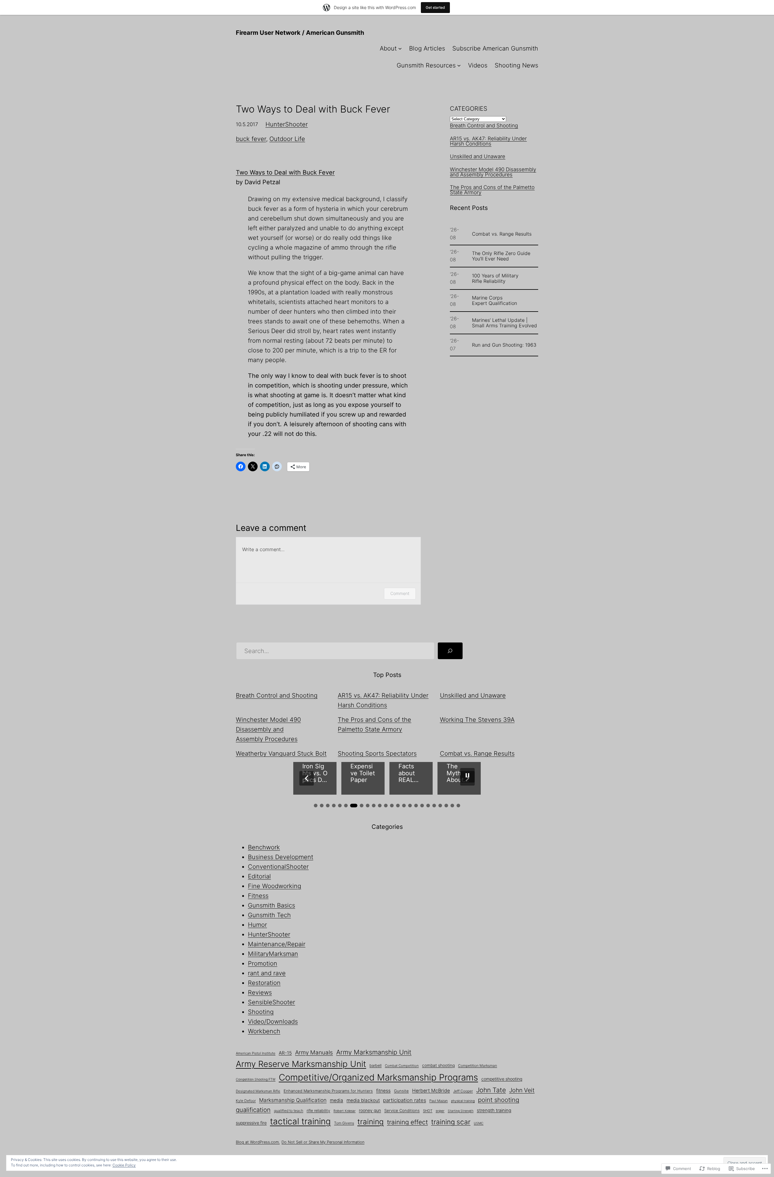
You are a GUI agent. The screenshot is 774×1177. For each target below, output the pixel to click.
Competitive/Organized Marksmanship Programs (378, 1077)
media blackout (363, 1100)
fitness (383, 1091)
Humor (257, 924)
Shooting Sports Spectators (377, 753)
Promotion (262, 963)
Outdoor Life (287, 138)
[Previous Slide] (306, 778)
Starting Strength (460, 1111)
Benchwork (264, 847)
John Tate (491, 1090)
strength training (494, 1110)
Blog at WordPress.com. (258, 1142)
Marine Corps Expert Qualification (494, 300)
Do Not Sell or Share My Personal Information (322, 1142)
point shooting (498, 1099)
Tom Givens (344, 1123)
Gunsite (401, 1090)
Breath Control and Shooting (484, 126)
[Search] (450, 650)
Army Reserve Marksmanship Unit (301, 1064)
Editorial (259, 876)
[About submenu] (400, 48)
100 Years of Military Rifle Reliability (495, 278)
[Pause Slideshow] (467, 775)
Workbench (264, 1031)
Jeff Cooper (463, 1091)
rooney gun (370, 1110)
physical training (463, 1101)
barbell (375, 1065)
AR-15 (285, 1053)
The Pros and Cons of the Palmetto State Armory (492, 189)
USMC (478, 1123)
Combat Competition (402, 1066)
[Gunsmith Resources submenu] (459, 65)
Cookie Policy (124, 1165)
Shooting (261, 1011)
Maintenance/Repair (276, 944)
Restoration (264, 982)
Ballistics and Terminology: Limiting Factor (459, 773)
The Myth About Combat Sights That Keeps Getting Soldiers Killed (314, 773)
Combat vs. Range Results (502, 234)
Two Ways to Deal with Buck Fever (285, 172)
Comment (399, 593)
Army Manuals (314, 1052)
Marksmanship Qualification (293, 1100)
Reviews (260, 992)
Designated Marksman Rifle (258, 1091)
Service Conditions (402, 1110)
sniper (440, 1111)
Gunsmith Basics (271, 905)
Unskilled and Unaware (477, 156)
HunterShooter (286, 124)
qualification (253, 1109)
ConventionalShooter (278, 866)
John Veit (522, 1090)
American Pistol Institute (255, 1053)
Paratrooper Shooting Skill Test (410, 773)
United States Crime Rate (361, 773)
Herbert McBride (431, 1091)
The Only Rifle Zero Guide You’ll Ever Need (501, 255)
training (370, 1121)
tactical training (300, 1121)
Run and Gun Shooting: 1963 (504, 345)
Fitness (258, 895)
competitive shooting (501, 1078)
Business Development (280, 857)
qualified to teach (288, 1110)
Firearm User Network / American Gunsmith (300, 32)
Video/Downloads (273, 1021)
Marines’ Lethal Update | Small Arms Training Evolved (504, 322)
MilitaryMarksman (273, 953)
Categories (468, 108)
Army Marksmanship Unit (373, 1052)
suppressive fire (251, 1122)
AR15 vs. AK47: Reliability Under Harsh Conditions (488, 141)
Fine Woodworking (274, 886)
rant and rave (267, 973)
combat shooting (438, 1065)
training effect (407, 1122)
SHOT (427, 1111)
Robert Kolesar (344, 1111)
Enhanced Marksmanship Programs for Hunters (328, 1090)
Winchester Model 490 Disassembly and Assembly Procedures (493, 172)
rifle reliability (318, 1110)
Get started (435, 7)
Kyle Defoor (246, 1100)
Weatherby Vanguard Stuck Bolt (281, 753)
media (336, 1100)
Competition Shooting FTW (255, 1079)
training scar (450, 1122)
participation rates (404, 1100)
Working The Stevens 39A (477, 719)
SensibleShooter (271, 1002)
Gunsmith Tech (269, 915)
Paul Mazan (438, 1101)
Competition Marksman (477, 1065)
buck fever (251, 138)
